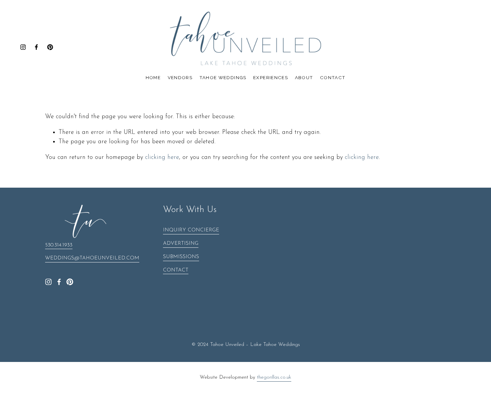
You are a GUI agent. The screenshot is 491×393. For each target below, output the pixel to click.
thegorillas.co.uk (274, 377)
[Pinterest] (50, 47)
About (304, 77)
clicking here (162, 157)
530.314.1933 (58, 245)
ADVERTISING (180, 243)
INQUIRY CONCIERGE (191, 230)
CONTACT (175, 270)
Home (153, 77)
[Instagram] (23, 47)
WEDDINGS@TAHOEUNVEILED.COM (92, 258)
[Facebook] (36, 47)
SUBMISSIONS (181, 256)
